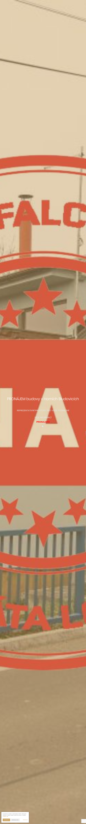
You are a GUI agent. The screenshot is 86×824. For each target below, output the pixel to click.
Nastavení (25, 820)
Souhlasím (6, 820)
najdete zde (5, 816)
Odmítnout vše (15, 820)
